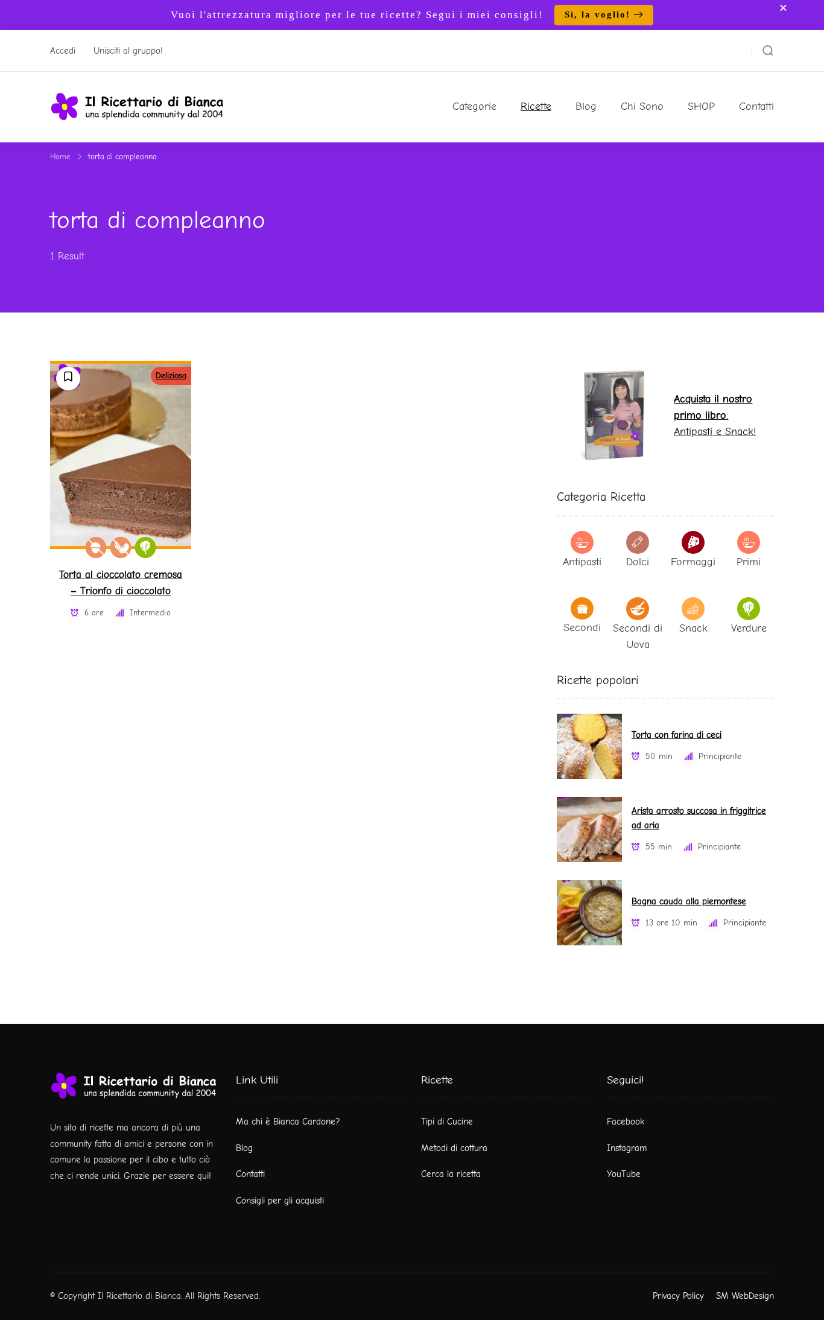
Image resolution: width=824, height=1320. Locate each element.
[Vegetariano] (145, 547)
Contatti (756, 106)
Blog (586, 106)
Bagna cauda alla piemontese (689, 901)
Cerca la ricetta (451, 1174)
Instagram (627, 1148)
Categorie (474, 106)
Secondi (582, 627)
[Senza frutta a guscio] (96, 547)
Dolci (637, 562)
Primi (749, 562)
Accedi (62, 50)
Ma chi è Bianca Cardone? (288, 1121)
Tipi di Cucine (447, 1121)
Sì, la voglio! (597, 14)
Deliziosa (171, 375)
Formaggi (693, 562)
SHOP (701, 106)
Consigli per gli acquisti (280, 1200)
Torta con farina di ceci (676, 735)
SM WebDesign (745, 1295)
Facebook (625, 1121)
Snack (693, 628)
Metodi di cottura (454, 1148)
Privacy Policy (678, 1295)
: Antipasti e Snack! (715, 415)
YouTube (624, 1174)
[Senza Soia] (121, 547)
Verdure (749, 628)
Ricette (536, 106)
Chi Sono (642, 106)
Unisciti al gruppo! (128, 50)
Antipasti (582, 562)
